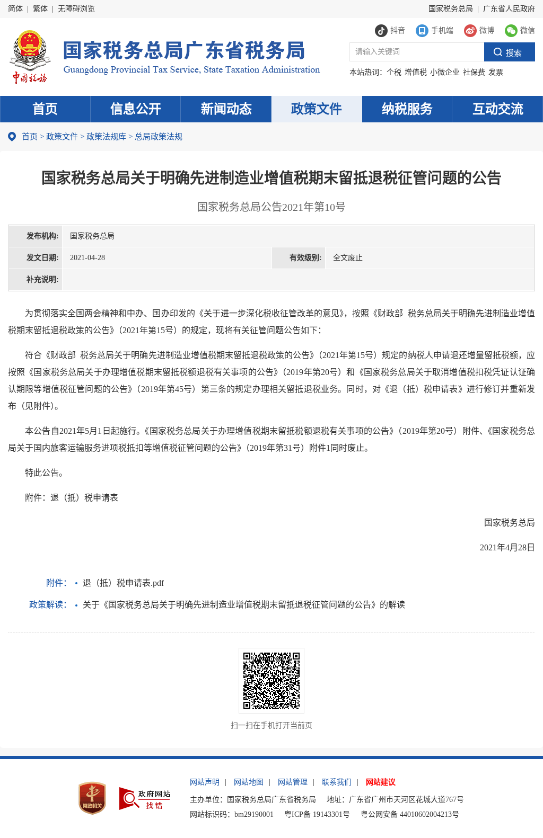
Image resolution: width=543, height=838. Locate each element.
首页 (45, 109)
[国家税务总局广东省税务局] (164, 55)
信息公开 (135, 109)
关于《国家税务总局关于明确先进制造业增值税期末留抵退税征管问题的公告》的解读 (244, 604)
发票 (495, 72)
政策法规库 (106, 136)
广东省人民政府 (509, 9)
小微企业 (445, 72)
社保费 (474, 72)
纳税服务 (407, 109)
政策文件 (316, 109)
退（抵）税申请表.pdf (123, 582)
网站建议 (381, 782)
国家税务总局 (450, 9)
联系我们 (337, 782)
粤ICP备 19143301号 (317, 814)
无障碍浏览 (76, 9)
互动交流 (497, 109)
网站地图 (249, 782)
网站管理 (293, 782)
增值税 (416, 72)
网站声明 (205, 782)
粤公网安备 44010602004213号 (410, 814)
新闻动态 (226, 109)
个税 (394, 72)
